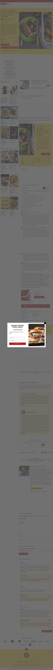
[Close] (45, 323)
